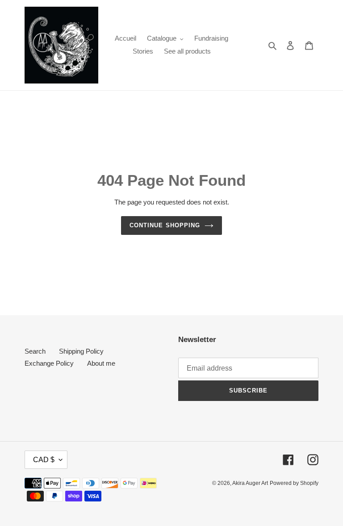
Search (35, 351)
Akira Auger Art (250, 483)
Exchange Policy (49, 363)
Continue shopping (165, 225)
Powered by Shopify (294, 483)
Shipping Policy (81, 351)
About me (101, 363)
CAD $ (43, 459)
